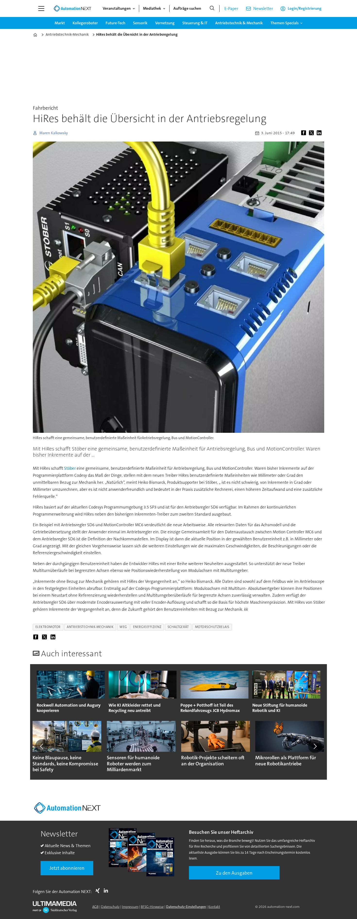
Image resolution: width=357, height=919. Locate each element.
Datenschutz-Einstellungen (186, 906)
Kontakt (214, 906)
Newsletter (263, 8)
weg (123, 627)
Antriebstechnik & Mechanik (239, 22)
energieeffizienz (147, 627)
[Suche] (212, 8)
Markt (60, 22)
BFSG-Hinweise (152, 906)
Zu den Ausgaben (234, 873)
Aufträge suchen (187, 8)
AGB (95, 906)
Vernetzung (165, 22)
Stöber (70, 468)
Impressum (130, 906)
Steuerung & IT (194, 22)
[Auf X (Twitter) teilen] (312, 133)
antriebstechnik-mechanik (90, 627)
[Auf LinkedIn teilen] (320, 133)
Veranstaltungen (117, 8)
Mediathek (152, 8)
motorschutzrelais (212, 627)
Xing (98, 890)
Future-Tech (115, 22)
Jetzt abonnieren (67, 868)
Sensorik (140, 22)
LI (107, 890)
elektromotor (48, 627)
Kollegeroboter (85, 22)
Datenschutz (110, 906)
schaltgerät (178, 627)
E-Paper (231, 8)
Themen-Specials (285, 22)
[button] (42, 746)
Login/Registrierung (305, 8)
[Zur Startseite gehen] (72, 8)
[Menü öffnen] (41, 8)
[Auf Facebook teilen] (304, 133)
